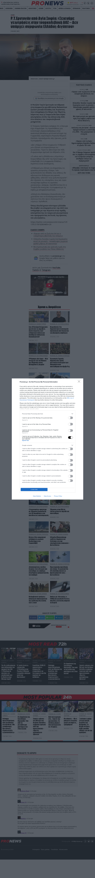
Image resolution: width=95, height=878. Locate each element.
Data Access (47, 496)
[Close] (79, 382)
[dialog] (47, 439)
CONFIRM (34, 489)
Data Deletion (37, 496)
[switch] (70, 418)
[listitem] (47, 414)
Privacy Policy (58, 496)
